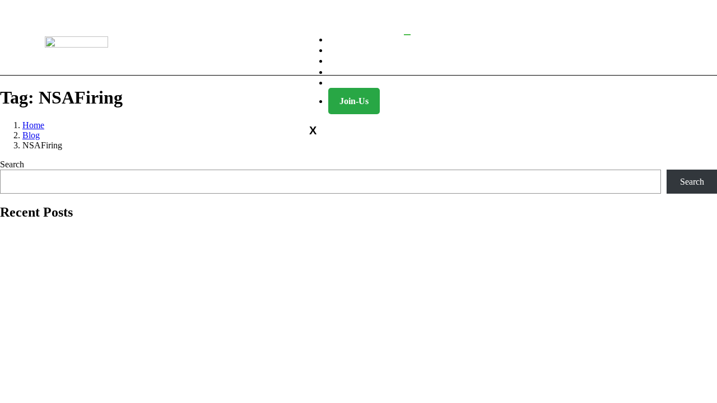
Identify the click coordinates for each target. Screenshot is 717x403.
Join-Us (354, 101)
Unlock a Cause (369, 82)
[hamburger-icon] (407, 34)
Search (12, 164)
